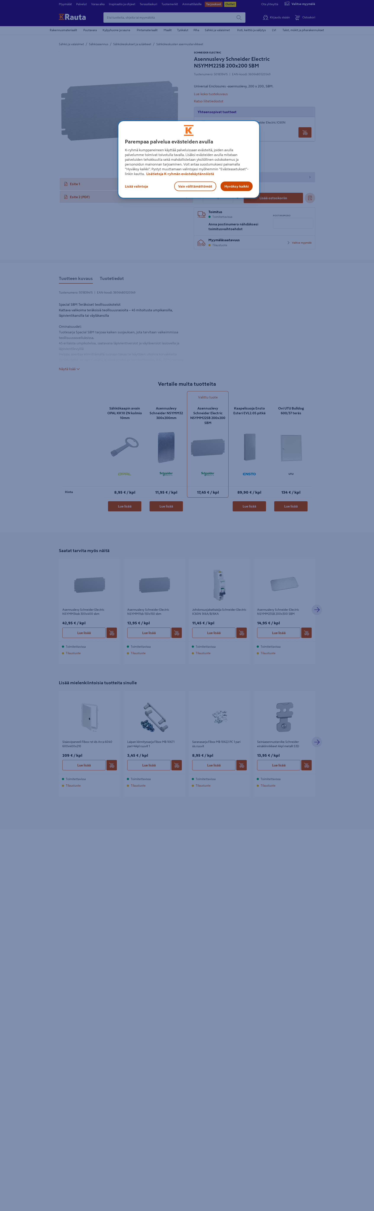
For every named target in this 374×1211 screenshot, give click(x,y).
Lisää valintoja (136, 186)
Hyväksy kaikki (236, 186)
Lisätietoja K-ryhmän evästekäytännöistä (180, 173)
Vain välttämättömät (195, 186)
